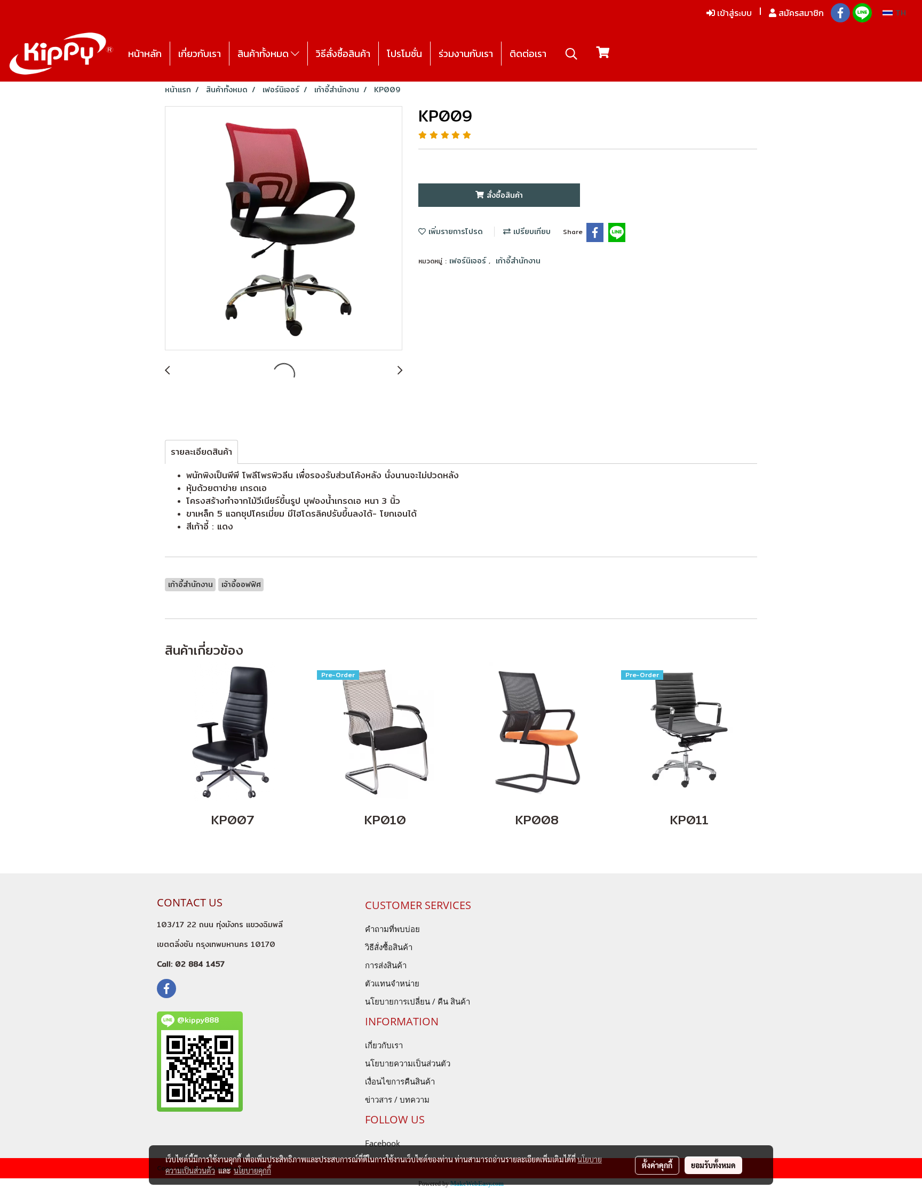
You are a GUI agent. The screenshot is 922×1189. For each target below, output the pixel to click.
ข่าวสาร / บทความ (397, 1099)
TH (899, 13)
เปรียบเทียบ (531, 231)
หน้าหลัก (145, 53)
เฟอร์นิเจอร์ (469, 261)
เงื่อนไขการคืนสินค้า (400, 1081)
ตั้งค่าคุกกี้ (657, 1165)
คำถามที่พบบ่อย (392, 928)
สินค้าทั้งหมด (264, 53)
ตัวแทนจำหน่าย (392, 983)
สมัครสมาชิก (800, 12)
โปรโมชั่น (404, 53)
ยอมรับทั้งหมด (713, 1165)
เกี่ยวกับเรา (199, 53)
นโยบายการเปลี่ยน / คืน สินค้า (417, 1001)
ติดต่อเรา (528, 53)
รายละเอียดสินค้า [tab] (201, 452)
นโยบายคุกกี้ (252, 1170)
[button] (571, 54)
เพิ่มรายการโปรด (454, 231)
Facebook (382, 1143)
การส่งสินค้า (386, 965)
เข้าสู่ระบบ (733, 12)
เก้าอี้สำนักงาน (518, 261)
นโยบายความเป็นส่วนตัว (407, 1063)
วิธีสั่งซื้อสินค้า (343, 53)
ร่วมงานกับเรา (466, 53)
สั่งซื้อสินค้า (503, 195)
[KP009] (283, 229)
